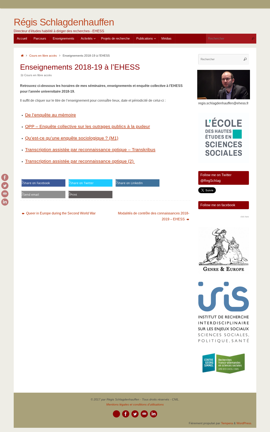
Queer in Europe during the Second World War (60, 213)
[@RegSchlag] (4, 185)
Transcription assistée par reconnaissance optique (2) (80, 161)
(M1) (113, 138)
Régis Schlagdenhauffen (64, 22)
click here (244, 217)
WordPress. (244, 423)
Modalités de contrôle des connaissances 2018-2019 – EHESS (153, 216)
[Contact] (4, 193)
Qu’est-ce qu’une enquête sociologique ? (67, 138)
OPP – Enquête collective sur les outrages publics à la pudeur (87, 126)
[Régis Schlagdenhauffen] (4, 177)
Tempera (227, 423)
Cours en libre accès (43, 55)
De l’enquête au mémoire (50, 114)
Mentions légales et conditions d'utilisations (135, 404)
